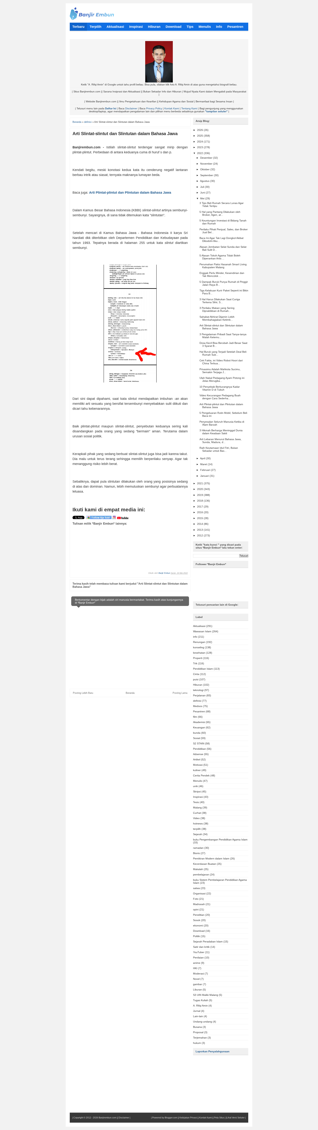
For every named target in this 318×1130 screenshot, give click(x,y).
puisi (195, 679)
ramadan (198, 847)
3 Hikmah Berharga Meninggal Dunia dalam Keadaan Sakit (221, 432)
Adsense (198, 754)
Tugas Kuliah (200, 1000)
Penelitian (198, 914)
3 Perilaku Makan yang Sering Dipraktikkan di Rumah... (216, 309)
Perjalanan (199, 695)
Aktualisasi (199, 626)
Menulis (197, 780)
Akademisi (199, 722)
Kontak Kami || (206, 1117)
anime (196, 962)
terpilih (197, 828)
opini (196, 909)
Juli (202, 186)
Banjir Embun (164, 573)
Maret (204, 464)
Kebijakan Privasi (188, 1117)
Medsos (197, 706)
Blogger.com (171, 1117)
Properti (197, 658)
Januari (205, 475)
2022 (200, 153)
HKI (195, 968)
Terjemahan (200, 1037)
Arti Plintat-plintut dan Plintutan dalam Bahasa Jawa (130, 192)
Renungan (199, 642)
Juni (203, 192)
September (207, 175)
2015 (200, 518)
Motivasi (198, 764)
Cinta (196, 674)
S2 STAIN (198, 743)
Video (196, 818)
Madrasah (199, 904)
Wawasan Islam (202, 631)
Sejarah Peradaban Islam (208, 941)
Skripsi (197, 791)
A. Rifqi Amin (200, 1005)
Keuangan (199, 727)
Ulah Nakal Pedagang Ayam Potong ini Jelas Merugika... (221, 379)
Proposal (198, 1032)
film (195, 716)
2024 (200, 141)
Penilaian (198, 957)
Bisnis (196, 853)
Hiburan (197, 684)
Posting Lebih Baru (83, 693)
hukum (197, 1042)
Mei (202, 198)
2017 (200, 506)
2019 (200, 494)
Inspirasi (198, 796)
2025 (200, 135)
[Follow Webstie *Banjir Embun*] (99, 518)
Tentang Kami (189, 108)
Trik (195, 663)
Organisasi (199, 893)
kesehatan (199, 652)
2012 (200, 535)
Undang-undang (202, 1021)
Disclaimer (131, 108)
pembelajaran (201, 874)
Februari (205, 469)
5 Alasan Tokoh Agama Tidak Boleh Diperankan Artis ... (219, 257)
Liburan (197, 989)
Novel (196, 978)
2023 (200, 147)
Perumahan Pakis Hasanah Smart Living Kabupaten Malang (223, 266)
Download (199, 930)
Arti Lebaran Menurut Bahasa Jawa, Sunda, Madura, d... (220, 441)
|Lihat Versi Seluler (235, 1117)
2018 (200, 500)
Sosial (196, 738)
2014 (200, 523)
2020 (200, 489)
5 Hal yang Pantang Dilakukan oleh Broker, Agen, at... (219, 213)
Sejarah (197, 834)
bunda (196, 732)
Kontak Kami (171, 108)
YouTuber (198, 952)
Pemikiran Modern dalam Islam (211, 858)
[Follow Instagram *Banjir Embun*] (114, 518)
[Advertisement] (156, 545)
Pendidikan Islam (203, 668)
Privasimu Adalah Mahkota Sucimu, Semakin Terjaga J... (220, 371)
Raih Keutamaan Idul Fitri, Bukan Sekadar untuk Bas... (218, 449)
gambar (197, 984)
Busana (197, 1026)
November (206, 163)
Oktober (205, 169)
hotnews (198, 823)
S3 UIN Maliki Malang (205, 994)
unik (195, 786)
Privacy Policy (154, 108)
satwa (196, 888)
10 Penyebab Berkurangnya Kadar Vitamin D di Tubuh (219, 388)
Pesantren (199, 711)
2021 (200, 483)
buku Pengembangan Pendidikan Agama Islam (220, 839)
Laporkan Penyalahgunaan (212, 1051)
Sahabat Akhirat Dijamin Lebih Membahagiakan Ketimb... (216, 318)
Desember (206, 157)
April (203, 458)
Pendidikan (199, 748)
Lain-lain (198, 1016)
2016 (200, 512)
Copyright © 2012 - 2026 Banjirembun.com (94, 1117)
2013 (200, 529)
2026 (200, 129)
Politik (196, 936)
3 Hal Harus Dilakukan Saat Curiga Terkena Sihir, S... (219, 301)
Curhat (197, 812)
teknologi (198, 690)
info (195, 636)
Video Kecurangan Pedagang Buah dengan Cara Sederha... (220, 397)
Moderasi (198, 973)
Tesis (196, 802)
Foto (195, 898)
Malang (197, 807)
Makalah (198, 869)
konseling (198, 647)
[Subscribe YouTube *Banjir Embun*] (123, 518)
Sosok (196, 920)
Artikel (196, 759)
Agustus (205, 180)
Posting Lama (180, 693)
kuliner (197, 770)
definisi (197, 700)
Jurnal (196, 1010)
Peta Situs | (219, 1117)
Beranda (130, 693)
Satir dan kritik (201, 946)
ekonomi (198, 925)
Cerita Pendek (201, 775)
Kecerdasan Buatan (204, 863)
